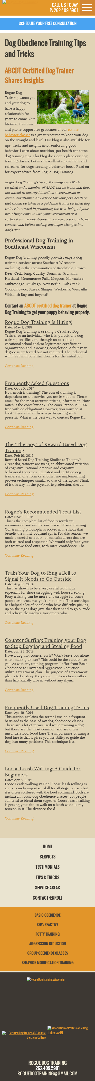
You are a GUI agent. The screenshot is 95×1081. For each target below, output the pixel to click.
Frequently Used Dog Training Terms (47, 708)
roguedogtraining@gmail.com (47, 1073)
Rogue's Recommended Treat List (43, 512)
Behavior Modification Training (48, 962)
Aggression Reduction (47, 943)
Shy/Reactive (47, 924)
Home (47, 846)
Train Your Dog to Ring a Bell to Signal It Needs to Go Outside (40, 576)
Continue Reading (19, 366)
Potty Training (48, 934)
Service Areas (47, 888)
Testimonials (48, 867)
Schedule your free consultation (47, 23)
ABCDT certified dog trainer (47, 305)
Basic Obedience (47, 915)
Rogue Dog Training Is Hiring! (38, 322)
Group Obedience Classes (47, 953)
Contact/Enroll (47, 898)
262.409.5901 (48, 1068)
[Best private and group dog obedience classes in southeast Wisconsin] (20, 2)
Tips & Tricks (47, 877)
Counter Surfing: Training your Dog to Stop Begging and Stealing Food (45, 643)
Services (48, 857)
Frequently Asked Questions (37, 383)
